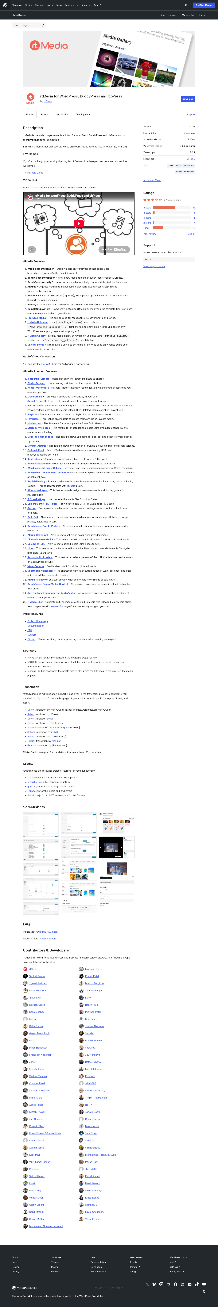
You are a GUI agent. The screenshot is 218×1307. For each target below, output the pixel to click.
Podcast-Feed (35, 450)
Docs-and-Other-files (40, 436)
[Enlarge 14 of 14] (130, 890)
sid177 (88, 1104)
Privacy (15, 1271)
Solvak (31, 732)
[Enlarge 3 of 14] (54, 866)
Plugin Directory (20, 15)
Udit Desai (91, 1019)
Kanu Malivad (36, 1140)
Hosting (15, 1267)
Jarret (32, 1061)
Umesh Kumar (36, 1069)
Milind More (35, 1097)
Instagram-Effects (38, 378)
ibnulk (32, 1183)
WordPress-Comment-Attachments (48, 472)
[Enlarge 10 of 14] (92, 903)
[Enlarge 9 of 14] (92, 886)
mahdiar (56, 740)
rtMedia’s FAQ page (46, 931)
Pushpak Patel (93, 1011)
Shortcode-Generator (40, 570)
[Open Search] (186, 5)
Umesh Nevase (93, 1040)
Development (82, 114)
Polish (30, 723)
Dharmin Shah (36, 1126)
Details (30, 114)
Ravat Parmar (92, 1119)
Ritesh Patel (91, 1004)
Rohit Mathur (36, 1211)
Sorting (31, 508)
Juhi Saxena (35, 1119)
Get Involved (136, 1257)
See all (191, 233)
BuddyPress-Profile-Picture (43, 526)
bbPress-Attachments (40, 463)
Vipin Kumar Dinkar (39, 1161)
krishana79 (91, 1204)
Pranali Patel (92, 976)
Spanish (31, 727)
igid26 (54, 732)
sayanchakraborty (95, 1090)
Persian (31, 740)
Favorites (33, 418)
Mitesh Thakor (37, 1111)
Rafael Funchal (93, 1061)
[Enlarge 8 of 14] (92, 864)
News (14, 1262)
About (15, 1257)
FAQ (29, 630)
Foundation (33, 790)
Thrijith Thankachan (96, 1097)
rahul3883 (90, 1083)
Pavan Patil (91, 1161)
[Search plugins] (43, 25)
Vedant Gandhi (93, 1219)
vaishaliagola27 (93, 1147)
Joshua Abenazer (94, 1026)
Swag (134, 1271)
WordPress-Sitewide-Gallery (44, 468)
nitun (31, 1040)
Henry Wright (34, 657)
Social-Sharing (36, 481)
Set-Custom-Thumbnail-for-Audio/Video (51, 593)
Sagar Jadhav (36, 1011)
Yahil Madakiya (93, 990)
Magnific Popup (35, 782)
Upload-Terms (35, 344)
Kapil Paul (34, 1154)
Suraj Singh (91, 1133)
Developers (96, 1267)
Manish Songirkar (94, 983)
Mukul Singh (35, 1190)
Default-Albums (36, 445)
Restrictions (34, 459)
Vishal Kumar (36, 1197)
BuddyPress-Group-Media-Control (47, 584)
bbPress (175, 1267)
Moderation (34, 423)
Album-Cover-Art (37, 534)
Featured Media (36, 317)
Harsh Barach (92, 1183)
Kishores (90, 1076)
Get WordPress (204, 5)
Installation (63, 114)
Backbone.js (34, 795)
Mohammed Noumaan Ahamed (46, 1226)
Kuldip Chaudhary (94, 1211)
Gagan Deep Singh (39, 1033)
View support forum (154, 266)
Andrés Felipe (59, 727)
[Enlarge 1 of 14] (54, 816)
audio (178, 165)
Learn (93, 1257)
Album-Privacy (36, 579)
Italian (30, 714)
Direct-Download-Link (40, 539)
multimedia (189, 172)
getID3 (31, 786)
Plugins (54, 1267)
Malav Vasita (92, 1126)
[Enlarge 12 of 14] (130, 840)
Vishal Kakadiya (93, 1190)
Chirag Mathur (36, 1219)
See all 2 (191, 159)
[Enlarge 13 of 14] (130, 864)
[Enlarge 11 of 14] (130, 816)
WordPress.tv (98, 1271)
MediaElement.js (36, 777)
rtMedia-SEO (35, 601)
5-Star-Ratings (36, 499)
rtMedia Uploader (37, 322)
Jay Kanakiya (92, 1054)
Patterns (55, 1271)
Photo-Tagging (36, 383)
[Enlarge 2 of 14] (54, 843)
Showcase (56, 1257)
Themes (55, 1262)
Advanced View (152, 180)
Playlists (32, 414)
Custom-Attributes (38, 427)
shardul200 (91, 1169)
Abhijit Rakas (36, 1104)
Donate (135, 1267)
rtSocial (71, 485)
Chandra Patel (37, 1083)
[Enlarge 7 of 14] (92, 840)
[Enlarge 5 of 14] (54, 906)
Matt (173, 1262)
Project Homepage (37, 621)
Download (188, 99)
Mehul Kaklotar (93, 1069)
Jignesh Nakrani (38, 983)
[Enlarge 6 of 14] (92, 816)
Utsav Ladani (36, 1204)
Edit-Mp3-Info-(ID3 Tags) (42, 503)
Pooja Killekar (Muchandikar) (45, 1133)
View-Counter (35, 566)
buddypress (188, 165)
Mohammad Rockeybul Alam (100, 1154)
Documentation (35, 625)
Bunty (88, 997)
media (179, 172)
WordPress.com (179, 1257)
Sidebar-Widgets (37, 490)
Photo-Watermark (38, 387)
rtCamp (48, 101)
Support (190, 114)
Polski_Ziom (56, 723)
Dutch (30, 709)
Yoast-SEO (57, 606)
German (31, 745)
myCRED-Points (36, 405)
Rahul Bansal (36, 1026)
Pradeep (33, 1169)
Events (133, 1262)
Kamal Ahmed (92, 1176)
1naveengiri (35, 997)
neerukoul (90, 1047)
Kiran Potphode (38, 990)
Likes (30, 548)
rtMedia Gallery (36, 335)
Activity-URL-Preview (39, 557)
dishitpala (90, 1140)
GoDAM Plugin (49, 364)
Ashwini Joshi (92, 1111)
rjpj (51, 718)
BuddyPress (177, 1271)
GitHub (31, 639)
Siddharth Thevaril (39, 1090)
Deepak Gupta (37, 1004)
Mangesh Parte (93, 969)
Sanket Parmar (37, 976)
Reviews (45, 114)
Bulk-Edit (32, 517)
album (170, 165)
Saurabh (89, 1033)
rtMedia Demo (35, 172)
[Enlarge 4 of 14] (54, 882)
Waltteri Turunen (38, 1076)
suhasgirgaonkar (38, 1047)
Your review (149, 233)
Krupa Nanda (92, 1197)
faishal (32, 1019)
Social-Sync (34, 401)
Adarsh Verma (36, 1147)
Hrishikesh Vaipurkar (40, 1054)
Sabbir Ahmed (36, 1176)
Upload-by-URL (36, 543)
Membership (34, 396)
